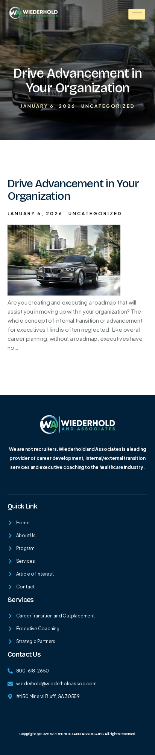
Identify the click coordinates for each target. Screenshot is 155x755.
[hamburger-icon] (136, 14)
